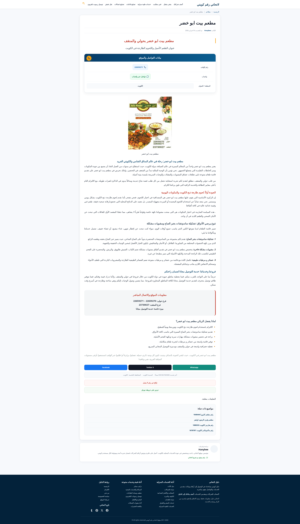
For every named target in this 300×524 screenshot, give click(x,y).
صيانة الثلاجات (169, 500)
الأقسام (106, 490)
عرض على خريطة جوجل (150, 390)
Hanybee (207, 30)
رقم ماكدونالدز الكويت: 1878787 (201, 430)
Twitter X (150, 367)
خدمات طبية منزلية (144, 4)
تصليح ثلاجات (130, 4)
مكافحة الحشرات (136, 506)
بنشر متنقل (167, 4)
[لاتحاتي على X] (102, 510)
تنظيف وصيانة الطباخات (134, 493)
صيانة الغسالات (169, 490)
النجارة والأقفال (137, 500)
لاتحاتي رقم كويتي (208, 4)
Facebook (106, 367)
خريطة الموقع (104, 500)
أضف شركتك (178, 4)
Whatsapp (194, 367)
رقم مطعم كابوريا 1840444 (203, 414)
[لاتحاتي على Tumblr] (92, 510)
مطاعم (208, 12)
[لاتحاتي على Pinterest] (97, 510)
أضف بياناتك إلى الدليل (186, 494)
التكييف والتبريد (169, 496)
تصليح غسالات (119, 4)
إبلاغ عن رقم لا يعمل (150, 383)
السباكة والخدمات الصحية (134, 490)
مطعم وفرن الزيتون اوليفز (203, 420)
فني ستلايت (157, 4)
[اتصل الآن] (88, 58)
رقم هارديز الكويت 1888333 (203, 425)
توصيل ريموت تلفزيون (95, 4)
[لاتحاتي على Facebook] (107, 510)
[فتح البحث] (83, 3)
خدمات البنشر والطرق (167, 503)
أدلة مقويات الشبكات (135, 503)
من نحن (106, 493)
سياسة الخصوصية (103, 496)
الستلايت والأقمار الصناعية (165, 493)
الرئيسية (216, 12)
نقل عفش (108, 4)
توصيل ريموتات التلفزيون (134, 496)
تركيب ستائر (138, 486)
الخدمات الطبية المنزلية (166, 506)
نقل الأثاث (171, 486)
